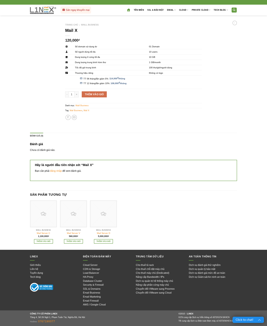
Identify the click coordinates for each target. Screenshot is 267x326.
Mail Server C (43, 233)
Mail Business (76, 110)
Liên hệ (34, 269)
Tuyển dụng (36, 273)
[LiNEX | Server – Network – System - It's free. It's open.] (43, 10)
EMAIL (170, 10)
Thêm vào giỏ (94, 94)
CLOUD (182, 10)
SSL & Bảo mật (155, 10)
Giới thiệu (35, 265)
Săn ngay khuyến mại (77, 10)
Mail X (86, 110)
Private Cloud (200, 10)
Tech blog (35, 277)
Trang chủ (71, 25)
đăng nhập (56, 171)
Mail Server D (103, 233)
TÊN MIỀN (139, 10)
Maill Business (90, 25)
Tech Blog (220, 10)
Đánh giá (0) (36, 136)
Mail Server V (73, 233)
